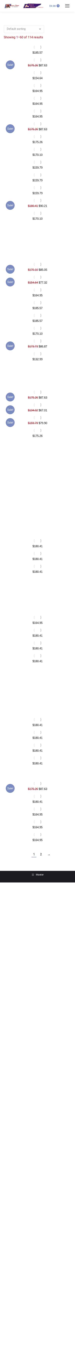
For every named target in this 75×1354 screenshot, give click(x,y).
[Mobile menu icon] (67, 6)
